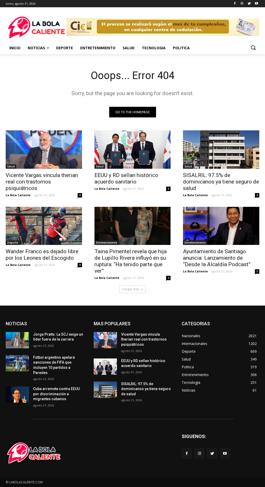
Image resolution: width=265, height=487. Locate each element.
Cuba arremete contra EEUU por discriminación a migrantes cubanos (56, 394)
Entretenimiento (97, 47)
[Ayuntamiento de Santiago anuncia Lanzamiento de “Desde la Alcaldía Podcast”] (221, 226)
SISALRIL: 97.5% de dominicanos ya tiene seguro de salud (221, 181)
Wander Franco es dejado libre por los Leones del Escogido (42, 254)
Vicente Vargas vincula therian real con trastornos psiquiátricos (42, 181)
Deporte (64, 47)
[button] (253, 48)
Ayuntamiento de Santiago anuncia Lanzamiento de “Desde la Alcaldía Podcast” (217, 257)
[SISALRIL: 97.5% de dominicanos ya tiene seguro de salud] (221, 149)
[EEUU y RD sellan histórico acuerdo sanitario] (132, 149)
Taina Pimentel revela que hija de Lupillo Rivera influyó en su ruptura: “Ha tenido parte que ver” (130, 261)
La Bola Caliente (18, 195)
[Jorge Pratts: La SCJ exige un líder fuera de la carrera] (17, 340)
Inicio (14, 47)
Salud (129, 47)
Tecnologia (154, 47)
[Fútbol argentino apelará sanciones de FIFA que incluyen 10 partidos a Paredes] (17, 363)
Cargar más (130, 289)
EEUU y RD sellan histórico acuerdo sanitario (126, 178)
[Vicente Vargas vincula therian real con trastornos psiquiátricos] (44, 149)
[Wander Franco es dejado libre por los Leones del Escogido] (44, 226)
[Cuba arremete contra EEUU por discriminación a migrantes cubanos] (17, 394)
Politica (181, 47)
